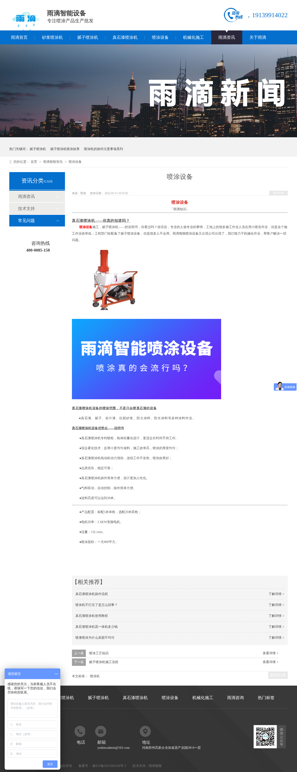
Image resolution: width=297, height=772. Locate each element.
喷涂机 (95, 676)
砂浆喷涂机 (52, 37)
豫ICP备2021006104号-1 (109, 766)
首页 (34, 162)
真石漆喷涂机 (125, 37)
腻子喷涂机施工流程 (103, 662)
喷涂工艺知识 (99, 653)
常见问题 (26, 220)
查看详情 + (270, 653)
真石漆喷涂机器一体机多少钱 (96, 626)
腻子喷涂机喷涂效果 (65, 149)
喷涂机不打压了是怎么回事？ (96, 605)
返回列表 (278, 193)
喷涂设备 (160, 37)
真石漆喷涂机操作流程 (91, 594)
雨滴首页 (19, 37)
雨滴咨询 (235, 697)
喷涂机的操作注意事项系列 (103, 149)
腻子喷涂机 (87, 37)
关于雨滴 (257, 37)
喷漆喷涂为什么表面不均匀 (94, 637)
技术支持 (26, 208)
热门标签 (266, 697)
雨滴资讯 (226, 37)
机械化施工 (193, 37)
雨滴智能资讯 (53, 162)
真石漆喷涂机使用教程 (91, 616)
